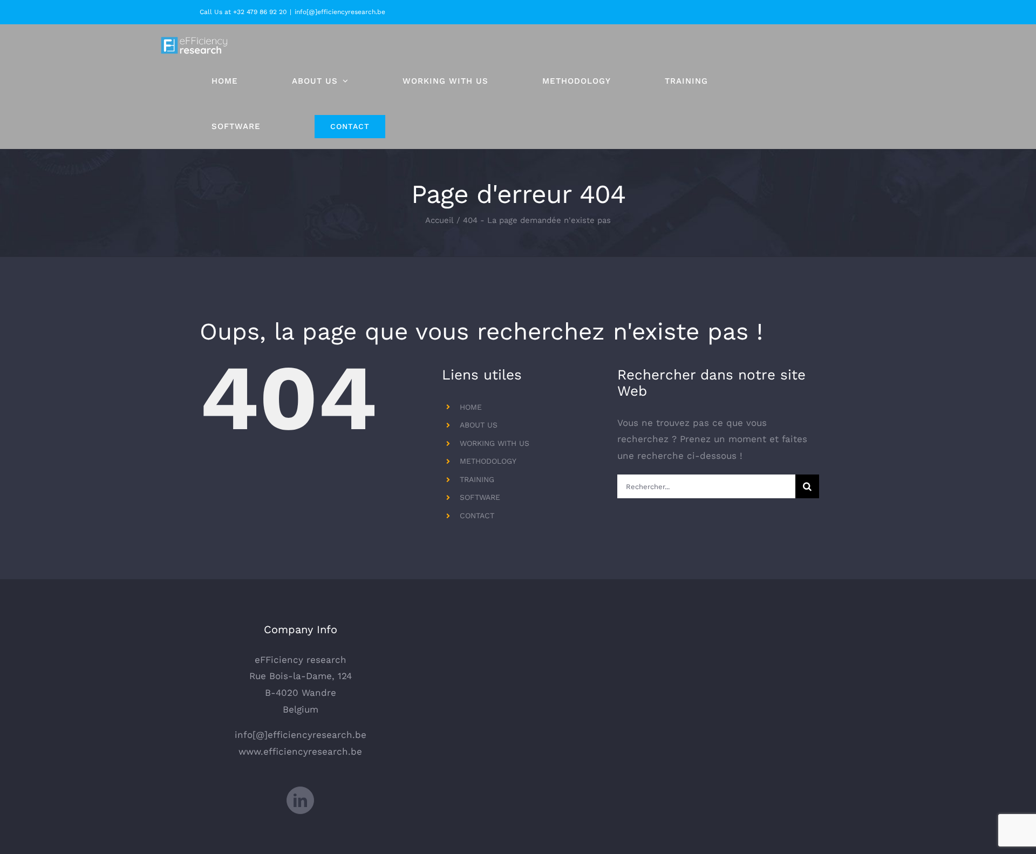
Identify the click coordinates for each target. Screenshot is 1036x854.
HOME (471, 407)
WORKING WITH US (494, 443)
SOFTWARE (480, 497)
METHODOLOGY (488, 461)
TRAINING (477, 479)
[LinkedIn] (300, 800)
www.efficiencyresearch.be (300, 751)
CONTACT (477, 515)
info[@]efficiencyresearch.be (340, 12)
